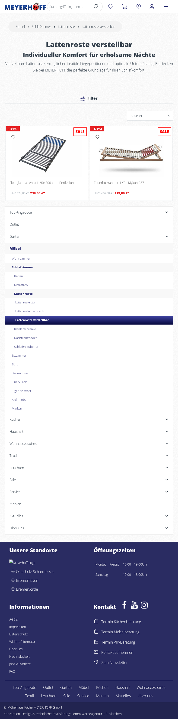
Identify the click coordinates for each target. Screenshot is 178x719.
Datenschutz (18, 634)
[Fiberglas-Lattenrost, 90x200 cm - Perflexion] (47, 153)
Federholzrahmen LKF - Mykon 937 (119, 183)
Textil (29, 695)
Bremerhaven (27, 580)
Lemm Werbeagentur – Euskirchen (97, 714)
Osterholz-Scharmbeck (35, 571)
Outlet (48, 687)
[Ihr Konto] (151, 6)
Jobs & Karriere (20, 664)
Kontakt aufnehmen (117, 652)
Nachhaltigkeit (19, 656)
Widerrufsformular (22, 641)
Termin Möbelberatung (120, 631)
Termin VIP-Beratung (118, 642)
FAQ (12, 671)
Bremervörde (27, 589)
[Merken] (13, 136)
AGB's (13, 619)
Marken (102, 695)
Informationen (29, 607)
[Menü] (166, 6)
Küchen (102, 687)
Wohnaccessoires (151, 687)
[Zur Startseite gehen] (25, 6)
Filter (92, 98)
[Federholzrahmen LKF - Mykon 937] (131, 153)
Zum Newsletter (114, 662)
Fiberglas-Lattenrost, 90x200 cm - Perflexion (42, 183)
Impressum (17, 627)
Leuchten (48, 695)
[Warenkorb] (124, 6)
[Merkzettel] (110, 6)
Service (83, 695)
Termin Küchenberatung (121, 621)
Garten (66, 687)
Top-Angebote (24, 687)
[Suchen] (96, 6)
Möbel (84, 687)
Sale (66, 695)
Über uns (16, 649)
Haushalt (122, 687)
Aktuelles (123, 695)
